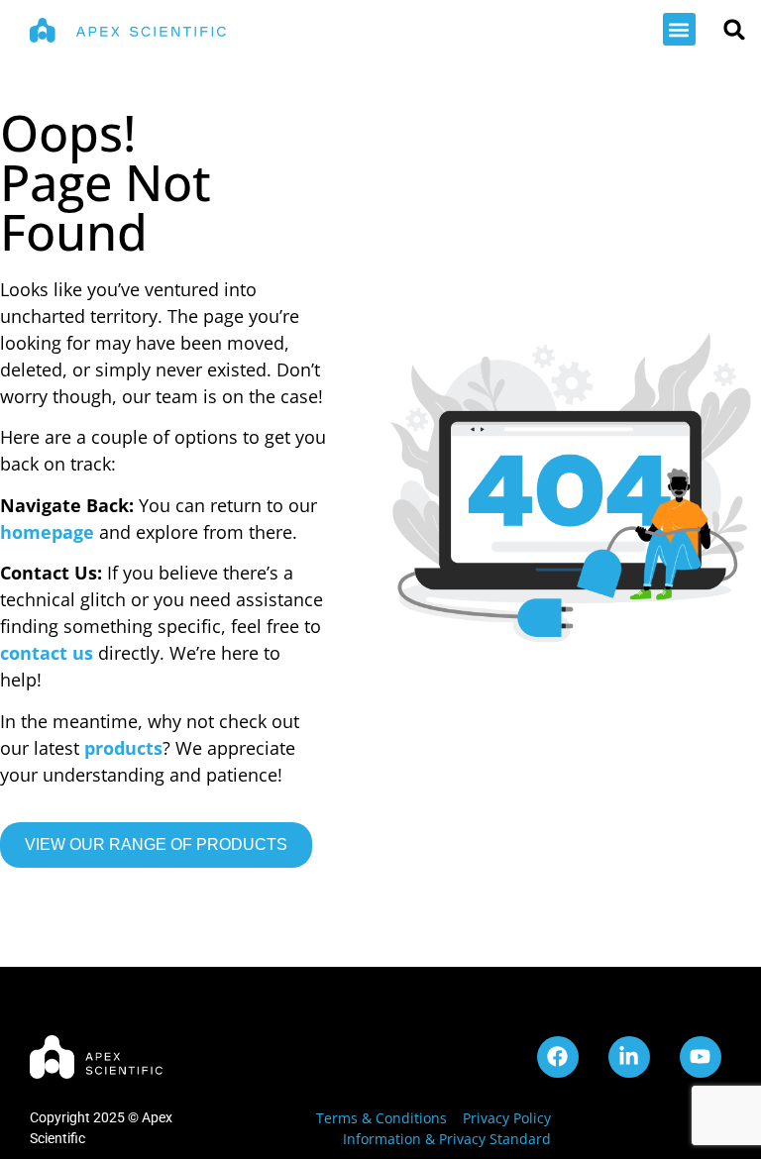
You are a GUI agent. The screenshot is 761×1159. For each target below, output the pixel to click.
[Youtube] (700, 1057)
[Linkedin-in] (629, 1057)
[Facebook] (558, 1057)
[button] (679, 29)
